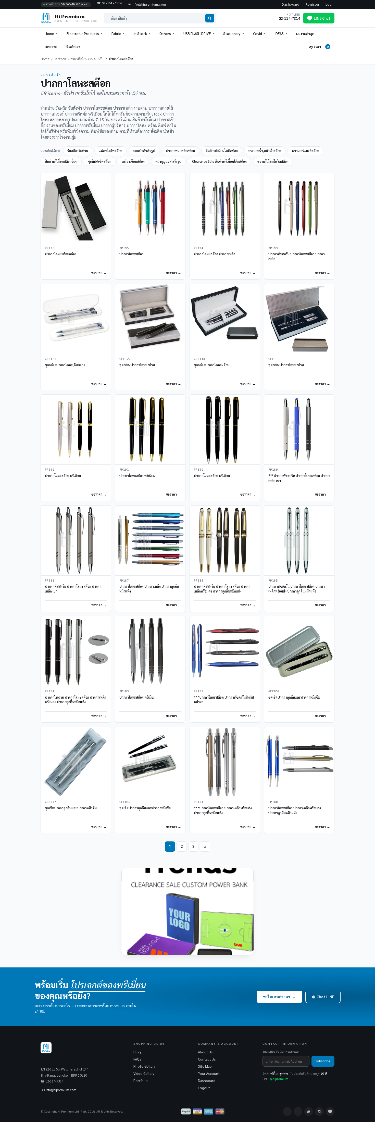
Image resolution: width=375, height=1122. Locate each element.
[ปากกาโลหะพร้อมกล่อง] (76, 208)
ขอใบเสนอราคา (279, 996)
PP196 (49, 248)
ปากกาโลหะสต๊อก (131, 254)
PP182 (198, 691)
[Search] (209, 18)
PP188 (49, 580)
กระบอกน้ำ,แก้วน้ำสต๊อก (264, 150)
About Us (205, 1052)
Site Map (205, 1066)
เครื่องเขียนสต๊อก (133, 161)
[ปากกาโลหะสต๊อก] (150, 208)
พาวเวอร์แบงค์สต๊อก (305, 150)
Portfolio (140, 1080)
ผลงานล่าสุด (305, 33)
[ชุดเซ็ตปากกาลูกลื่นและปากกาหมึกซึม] (299, 651)
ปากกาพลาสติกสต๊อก (180, 150)
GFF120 (125, 359)
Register (312, 4)
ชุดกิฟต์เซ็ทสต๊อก (99, 161)
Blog (137, 1052)
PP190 (198, 469)
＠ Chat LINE (323, 996)
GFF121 (50, 359)
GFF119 (274, 359)
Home (49, 33)
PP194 (198, 248)
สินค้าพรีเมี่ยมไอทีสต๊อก (222, 150)
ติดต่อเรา (73, 46)
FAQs (137, 1059)
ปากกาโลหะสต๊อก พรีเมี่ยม (63, 475)
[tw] (298, 1111)
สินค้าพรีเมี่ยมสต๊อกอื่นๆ (61, 161)
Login (330, 4)
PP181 (198, 802)
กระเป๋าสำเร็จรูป (144, 150)
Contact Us (207, 1059)
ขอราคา (96, 272)
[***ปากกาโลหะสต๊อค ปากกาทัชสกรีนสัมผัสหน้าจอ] (225, 651)
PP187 (124, 580)
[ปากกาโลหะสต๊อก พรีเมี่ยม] (76, 429)
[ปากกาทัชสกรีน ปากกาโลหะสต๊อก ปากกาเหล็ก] (299, 208)
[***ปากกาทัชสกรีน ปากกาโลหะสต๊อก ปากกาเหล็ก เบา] (299, 429)
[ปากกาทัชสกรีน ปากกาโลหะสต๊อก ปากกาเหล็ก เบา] (76, 540)
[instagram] (319, 1111)
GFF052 (274, 691)
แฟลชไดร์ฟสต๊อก (110, 150)
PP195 (124, 248)
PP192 (49, 469)
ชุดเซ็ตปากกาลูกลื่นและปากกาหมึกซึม (294, 697)
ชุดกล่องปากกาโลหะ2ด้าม (137, 365)
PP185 (273, 580)
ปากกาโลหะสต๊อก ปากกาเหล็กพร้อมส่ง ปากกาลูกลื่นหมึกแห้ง (294, 810)
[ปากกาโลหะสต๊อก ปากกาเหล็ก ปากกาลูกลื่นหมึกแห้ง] (150, 540)
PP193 (273, 248)
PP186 (198, 580)
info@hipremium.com (61, 1090)
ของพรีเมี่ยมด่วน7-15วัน (87, 59)
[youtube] (308, 1111)
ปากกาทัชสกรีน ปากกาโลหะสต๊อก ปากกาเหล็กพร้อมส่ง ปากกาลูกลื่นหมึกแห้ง (222, 588)
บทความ (51, 46)
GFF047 (50, 802)
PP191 (124, 469)
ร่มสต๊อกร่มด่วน (77, 150)
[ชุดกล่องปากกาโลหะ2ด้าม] (150, 319)
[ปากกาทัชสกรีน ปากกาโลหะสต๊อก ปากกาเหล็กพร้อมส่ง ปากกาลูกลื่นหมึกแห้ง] (225, 540)
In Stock (60, 59)
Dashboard (290, 4)
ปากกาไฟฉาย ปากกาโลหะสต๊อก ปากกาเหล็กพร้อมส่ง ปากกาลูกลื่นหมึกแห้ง (75, 699)
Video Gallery (143, 1073)
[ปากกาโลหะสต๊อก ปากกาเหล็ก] (225, 208)
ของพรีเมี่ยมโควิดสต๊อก (273, 161)
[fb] (287, 1111)
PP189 (273, 469)
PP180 (273, 802)
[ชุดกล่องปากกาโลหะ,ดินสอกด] (76, 319)
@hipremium (279, 1079)
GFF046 (125, 802)
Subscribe (323, 1061)
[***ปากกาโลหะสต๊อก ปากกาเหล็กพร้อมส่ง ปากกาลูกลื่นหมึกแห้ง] (225, 762)
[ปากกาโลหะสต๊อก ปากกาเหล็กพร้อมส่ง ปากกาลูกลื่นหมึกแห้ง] (299, 762)
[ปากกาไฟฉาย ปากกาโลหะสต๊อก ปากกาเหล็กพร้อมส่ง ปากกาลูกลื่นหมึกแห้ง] (76, 651)
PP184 (49, 691)
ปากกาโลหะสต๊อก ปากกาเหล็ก (214, 254)
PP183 (124, 691)
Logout (204, 1087)
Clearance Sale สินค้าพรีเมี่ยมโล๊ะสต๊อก (219, 161)
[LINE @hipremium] (330, 1111)
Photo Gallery (144, 1066)
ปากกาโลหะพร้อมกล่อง (60, 254)
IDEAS (279, 33)
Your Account (209, 1073)
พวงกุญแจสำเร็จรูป (168, 161)
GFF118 (199, 359)
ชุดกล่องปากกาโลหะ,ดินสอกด (65, 365)
